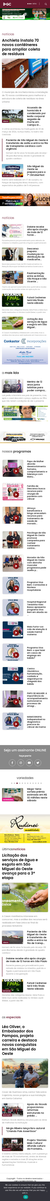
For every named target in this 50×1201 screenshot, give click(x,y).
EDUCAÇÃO (7, 1115)
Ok (26, 1197)
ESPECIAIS (6, 1150)
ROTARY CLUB (8, 176)
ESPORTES (6, 991)
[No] (46, 1191)
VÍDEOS (5, 121)
